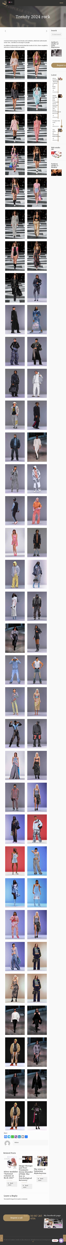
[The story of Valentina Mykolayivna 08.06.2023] (1, 1238)
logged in (13, 1199)
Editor (17, 1142)
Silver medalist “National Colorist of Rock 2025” (11, 1175)
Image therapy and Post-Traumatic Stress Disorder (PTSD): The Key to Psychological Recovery (26, 1173)
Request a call (16, 1218)
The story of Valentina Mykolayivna (40, 1171)
